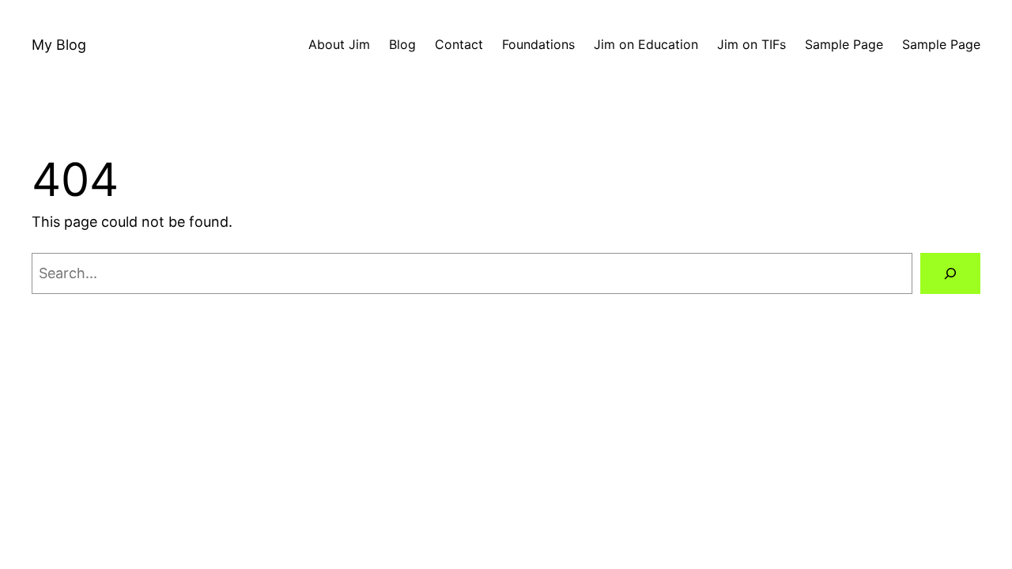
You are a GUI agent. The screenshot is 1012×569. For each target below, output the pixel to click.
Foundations (538, 44)
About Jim (339, 44)
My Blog (59, 44)
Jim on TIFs (751, 44)
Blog (402, 44)
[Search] (950, 273)
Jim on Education (646, 44)
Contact (459, 44)
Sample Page (844, 44)
